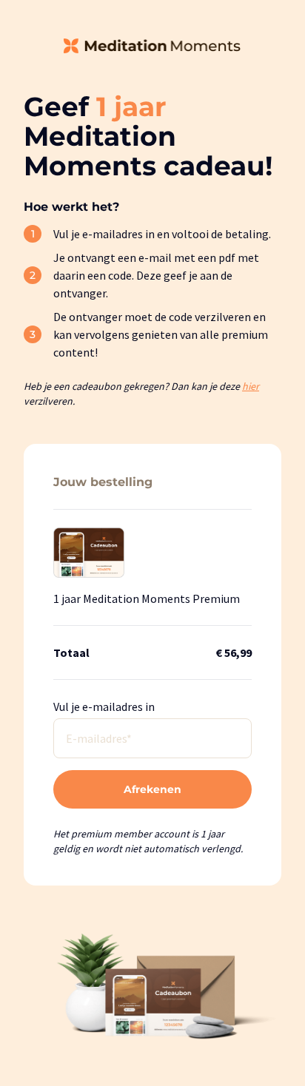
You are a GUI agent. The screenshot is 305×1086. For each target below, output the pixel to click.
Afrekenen (152, 789)
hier (250, 386)
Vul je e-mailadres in (104, 706)
